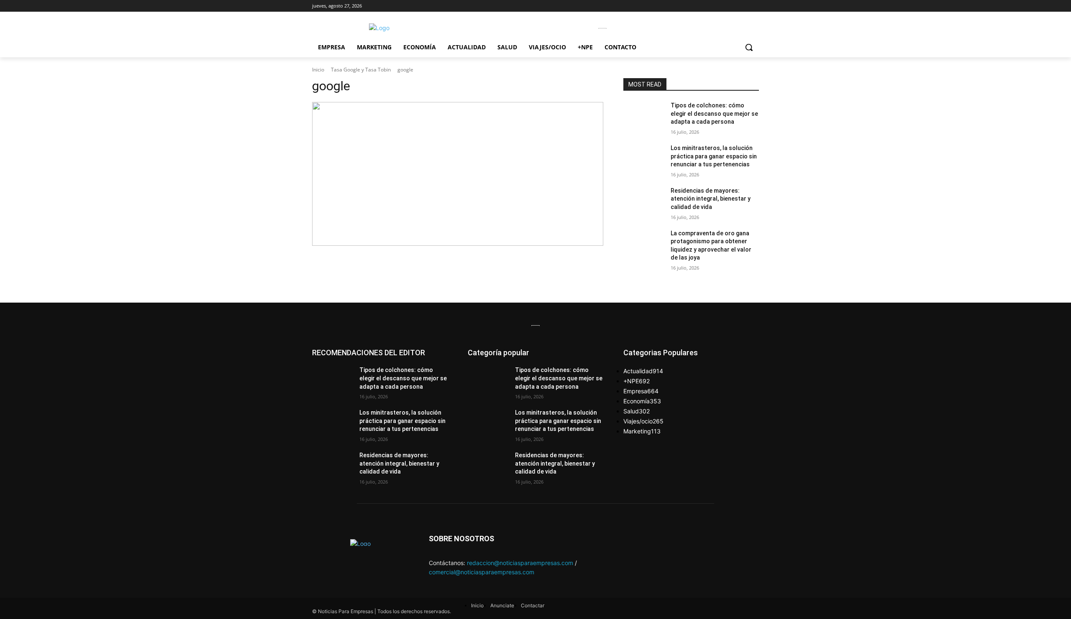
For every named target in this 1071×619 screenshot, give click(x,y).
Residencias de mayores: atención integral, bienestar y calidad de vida (711, 198)
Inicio (318, 69)
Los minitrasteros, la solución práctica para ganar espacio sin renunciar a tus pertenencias (714, 156)
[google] (457, 174)
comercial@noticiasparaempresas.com (481, 572)
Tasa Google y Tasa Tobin (361, 69)
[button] (749, 47)
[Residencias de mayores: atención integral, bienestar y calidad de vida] (643, 201)
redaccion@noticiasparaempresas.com (520, 562)
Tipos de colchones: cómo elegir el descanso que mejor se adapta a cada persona (714, 113)
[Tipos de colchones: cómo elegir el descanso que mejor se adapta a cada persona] (643, 116)
